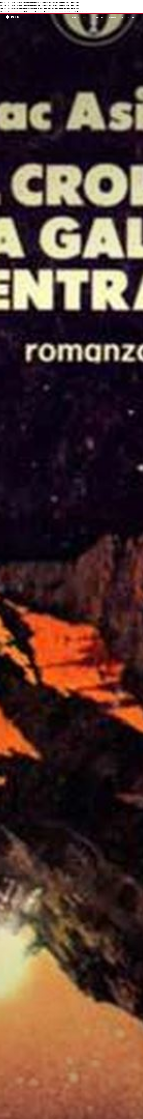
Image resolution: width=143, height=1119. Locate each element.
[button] (137, 17)
